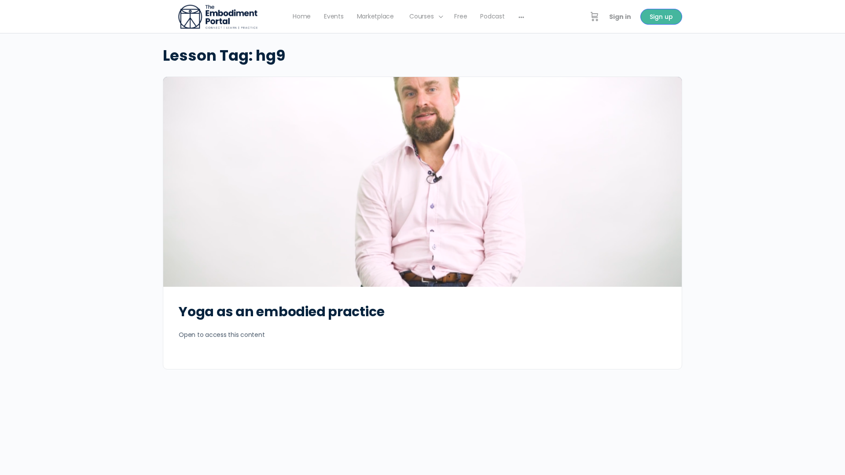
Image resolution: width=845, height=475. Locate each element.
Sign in (620, 16)
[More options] (521, 16)
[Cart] (594, 16)
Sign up (661, 16)
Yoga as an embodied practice (281, 311)
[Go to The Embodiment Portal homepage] (218, 16)
